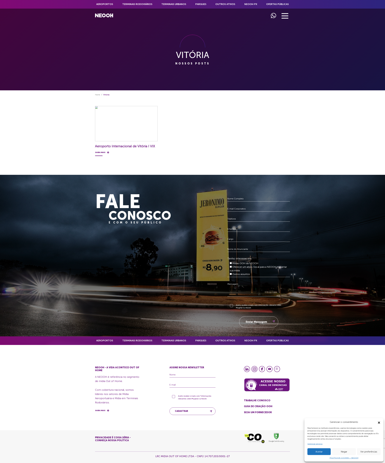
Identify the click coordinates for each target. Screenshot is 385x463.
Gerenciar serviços (314, 444)
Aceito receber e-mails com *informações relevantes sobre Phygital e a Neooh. (194, 397)
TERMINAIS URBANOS (173, 4)
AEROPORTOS (104, 4)
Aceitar (319, 451)
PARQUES (200, 4)
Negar (344, 451)
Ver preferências (368, 451)
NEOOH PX (250, 4)
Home (97, 95)
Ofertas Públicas (277, 4)
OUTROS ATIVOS (225, 4)
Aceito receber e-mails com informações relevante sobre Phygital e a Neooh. (258, 306)
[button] (378, 422)
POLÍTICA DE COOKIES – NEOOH (344, 458)
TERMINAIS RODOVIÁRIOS (137, 4)
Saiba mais (100, 152)
